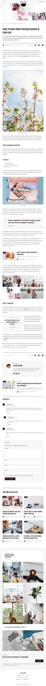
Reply (8, 413)
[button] (3, 1)
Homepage (19, 675)
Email (6, 465)
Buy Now (27, 675)
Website (6, 470)
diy (7, 355)
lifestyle (10, 355)
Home (3, 23)
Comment (7, 448)
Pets (4, 381)
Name (6, 460)
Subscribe (39, 660)
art (4, 355)
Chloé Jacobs (17, 366)
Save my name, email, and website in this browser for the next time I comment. (19, 475)
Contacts (26, 677)
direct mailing (25, 56)
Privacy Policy (20, 677)
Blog (6, 23)
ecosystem (26, 309)
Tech (4, 252)
